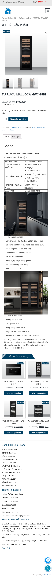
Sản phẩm (13, 18)
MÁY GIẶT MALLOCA (9, 482)
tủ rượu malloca (8, 130)
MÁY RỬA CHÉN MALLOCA (11, 466)
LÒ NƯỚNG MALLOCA (9, 459)
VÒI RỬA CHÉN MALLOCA (11, 472)
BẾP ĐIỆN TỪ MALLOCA (10, 450)
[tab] (7, 136)
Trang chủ (5, 18)
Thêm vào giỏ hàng (18, 119)
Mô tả (7, 137)
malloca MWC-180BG (40, 127)
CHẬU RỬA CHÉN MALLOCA (12, 469)
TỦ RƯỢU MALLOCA (9, 479)
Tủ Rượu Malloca (25, 18)
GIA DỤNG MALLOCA (9, 485)
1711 (15, 104)
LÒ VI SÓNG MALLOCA (9, 463)
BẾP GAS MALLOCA (8, 453)
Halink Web (46, 575)
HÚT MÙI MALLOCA (8, 456)
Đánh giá (16, 137)
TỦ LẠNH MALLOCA (8, 476)
